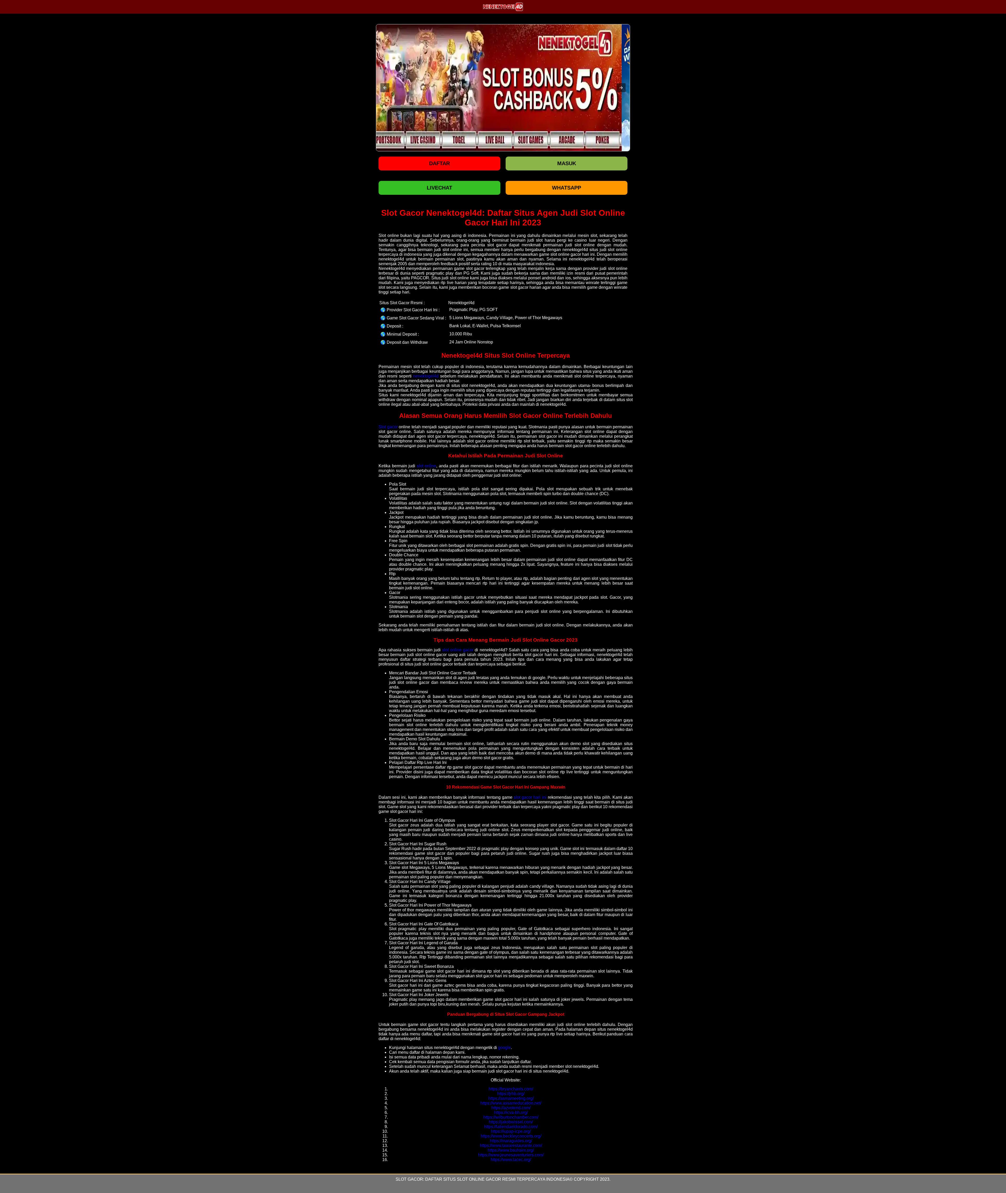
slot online (426, 466)
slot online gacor (458, 650)
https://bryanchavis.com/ (511, 1089)
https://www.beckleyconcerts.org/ (511, 1136)
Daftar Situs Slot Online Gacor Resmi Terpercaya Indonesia (497, 1179)
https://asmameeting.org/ (511, 1098)
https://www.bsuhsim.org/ (511, 1150)
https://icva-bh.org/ (511, 1112)
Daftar (439, 163)
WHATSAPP (566, 188)
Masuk (566, 163)
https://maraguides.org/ (511, 1141)
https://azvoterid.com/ (511, 1108)
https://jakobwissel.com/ (511, 1122)
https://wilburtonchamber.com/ (510, 1117)
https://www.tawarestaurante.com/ (511, 1145)
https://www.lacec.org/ (511, 1159)
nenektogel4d (426, 376)
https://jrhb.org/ (510, 1093)
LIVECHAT (439, 188)
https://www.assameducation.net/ (510, 1103)
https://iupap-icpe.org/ (511, 1131)
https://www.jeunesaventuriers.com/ (511, 1155)
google (504, 1047)
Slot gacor (388, 427)
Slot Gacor (409, 1179)
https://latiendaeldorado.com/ (511, 1126)
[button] (384, 87)
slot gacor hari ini (530, 797)
